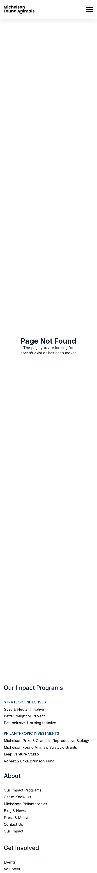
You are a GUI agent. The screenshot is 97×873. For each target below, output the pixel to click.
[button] (87, 9)
